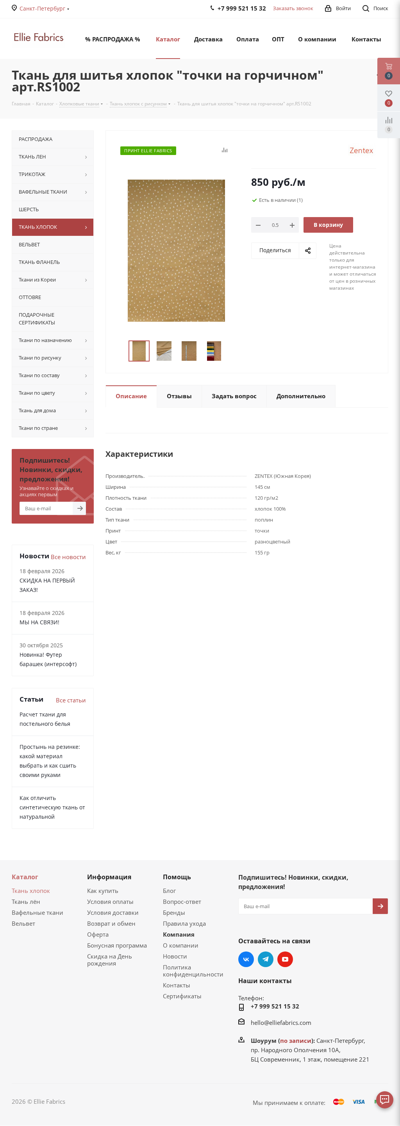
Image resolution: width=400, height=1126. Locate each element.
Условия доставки (113, 912)
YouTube (285, 959)
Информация (109, 877)
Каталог (25, 877)
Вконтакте (246, 959)
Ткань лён (26, 901)
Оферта (98, 934)
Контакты (176, 985)
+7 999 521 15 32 (275, 1006)
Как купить (102, 890)
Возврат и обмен (111, 923)
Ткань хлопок (31, 890)
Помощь (177, 877)
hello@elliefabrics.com (281, 1022)
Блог (169, 890)
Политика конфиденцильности (193, 970)
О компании (180, 945)
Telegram (265, 959)
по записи (295, 1040)
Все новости (68, 557)
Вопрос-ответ (182, 901)
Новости (175, 956)
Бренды (174, 912)
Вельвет (23, 923)
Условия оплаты (110, 901)
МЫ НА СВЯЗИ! (39, 622)
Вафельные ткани (37, 912)
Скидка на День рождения (109, 959)
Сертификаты (182, 996)
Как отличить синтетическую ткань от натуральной (52, 807)
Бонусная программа (117, 945)
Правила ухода (184, 923)
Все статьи (71, 700)
